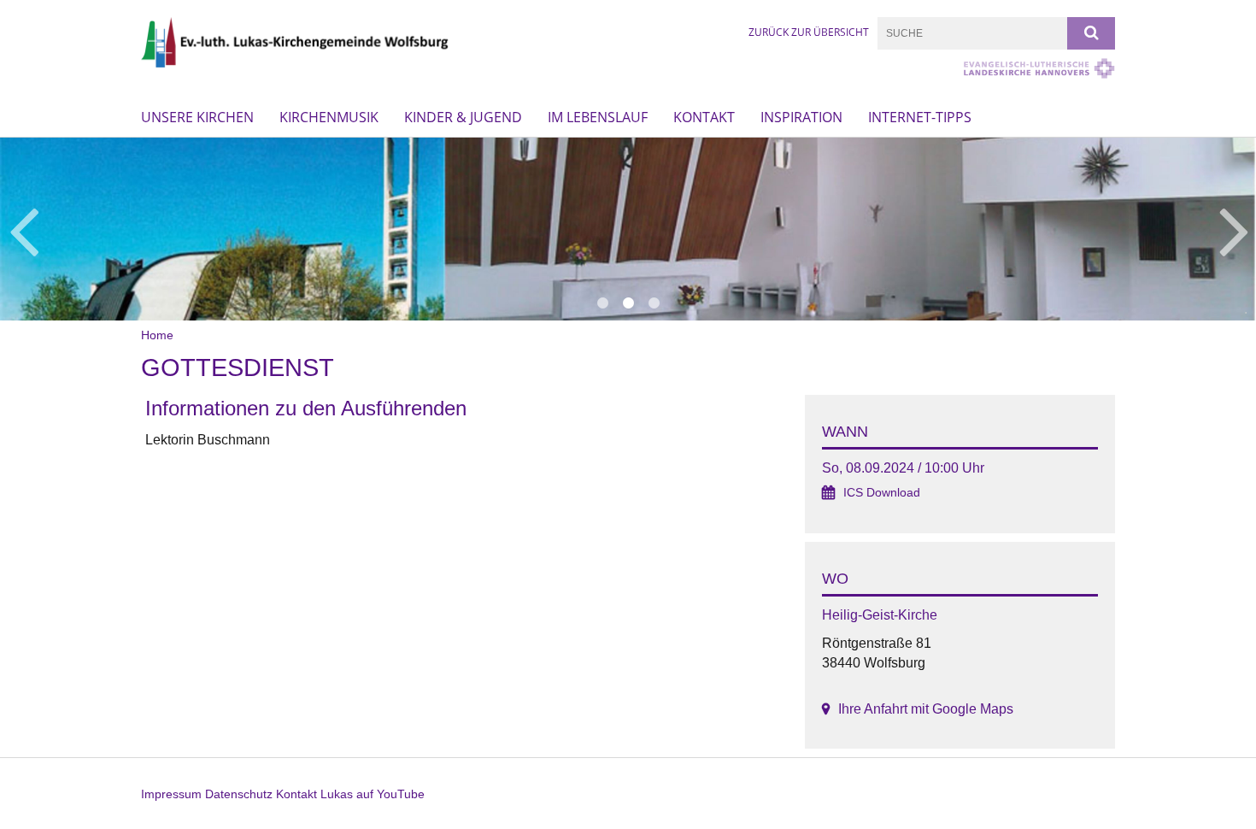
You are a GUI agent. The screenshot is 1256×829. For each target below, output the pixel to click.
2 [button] (628, 303)
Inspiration (801, 117)
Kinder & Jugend (463, 117)
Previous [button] (23, 229)
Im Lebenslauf (598, 117)
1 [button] (602, 303)
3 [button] (653, 303)
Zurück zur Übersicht (808, 32)
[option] (628, 229)
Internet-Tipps (919, 117)
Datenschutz (239, 794)
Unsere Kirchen (197, 117)
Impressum (171, 794)
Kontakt (704, 117)
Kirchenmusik (329, 117)
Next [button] (1234, 229)
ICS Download (881, 492)
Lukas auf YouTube (372, 794)
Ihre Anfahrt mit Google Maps (925, 709)
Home (157, 335)
